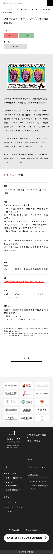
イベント (12, 9)
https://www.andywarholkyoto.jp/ (24, 231)
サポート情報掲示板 (14, 478)
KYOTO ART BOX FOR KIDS (25, 538)
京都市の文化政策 (13, 490)
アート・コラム (12, 503)
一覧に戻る (27, 358)
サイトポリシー (35, 441)
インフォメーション (36, 467)
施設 (30, 459)
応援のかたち (11, 473)
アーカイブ (10, 512)
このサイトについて (38, 481)
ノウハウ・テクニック (15, 507)
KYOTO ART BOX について (37, 436)
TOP (5, 9)
